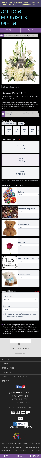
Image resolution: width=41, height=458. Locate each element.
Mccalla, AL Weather (10, 447)
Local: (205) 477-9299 (20, 402)
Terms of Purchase (21, 450)
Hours (35, 456)
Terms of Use (35, 450)
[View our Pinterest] (23, 388)
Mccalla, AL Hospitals (31, 444)
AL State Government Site (29, 447)
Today (21, 123)
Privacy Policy (6, 450)
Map (21, 456)
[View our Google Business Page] (20, 388)
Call (7, 456)
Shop (11, 30)
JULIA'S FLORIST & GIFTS (14, 17)
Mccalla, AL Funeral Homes (11, 444)
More (4, 109)
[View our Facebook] (17, 388)
